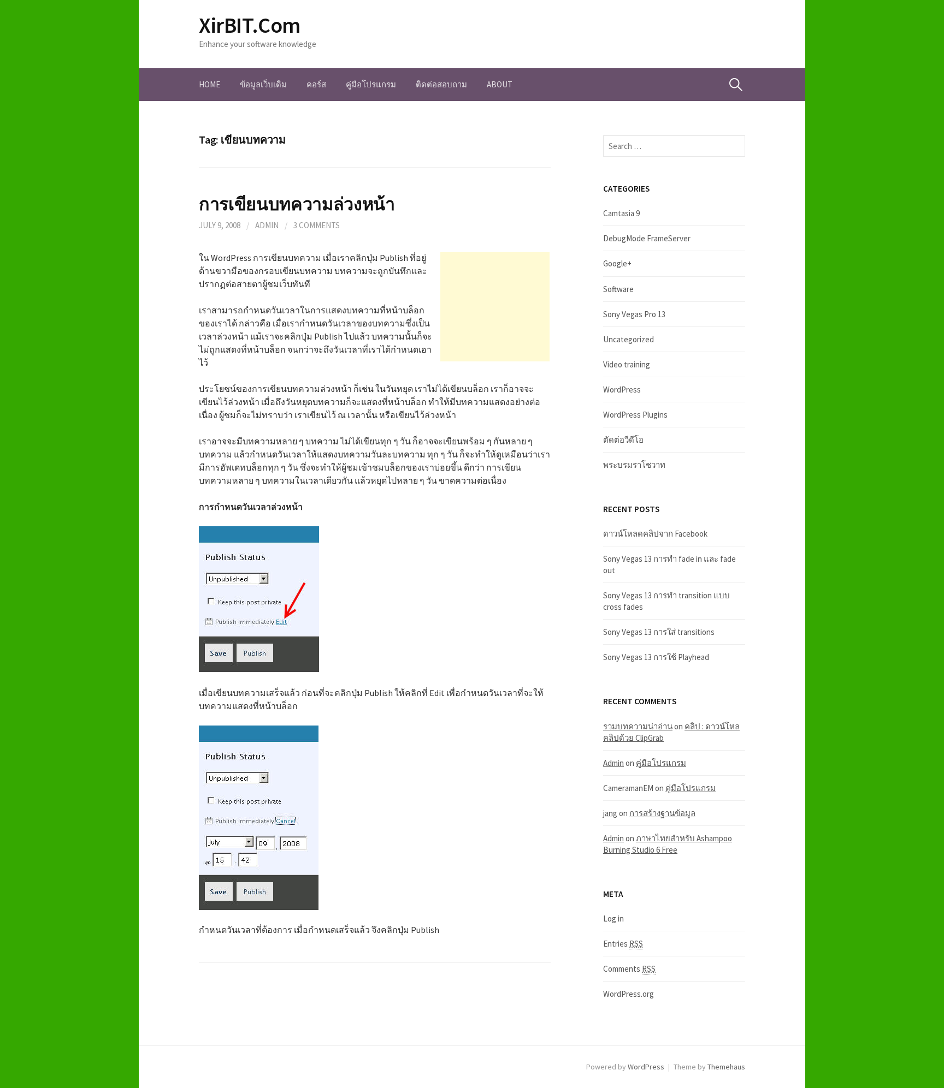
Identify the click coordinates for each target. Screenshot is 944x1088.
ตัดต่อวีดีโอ (623, 440)
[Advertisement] (495, 306)
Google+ (617, 263)
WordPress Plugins (635, 414)
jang (610, 813)
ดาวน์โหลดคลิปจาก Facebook (655, 533)
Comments (629, 969)
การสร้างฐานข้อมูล (662, 813)
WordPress (622, 389)
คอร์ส (316, 84)
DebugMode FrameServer (647, 238)
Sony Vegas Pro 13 (634, 314)
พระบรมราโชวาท (634, 465)
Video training (626, 364)
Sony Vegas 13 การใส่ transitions (659, 632)
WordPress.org (628, 994)
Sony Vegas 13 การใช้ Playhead (656, 657)
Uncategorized (628, 339)
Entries (623, 943)
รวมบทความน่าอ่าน (637, 726)
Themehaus (726, 1067)
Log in (613, 918)
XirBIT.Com (249, 25)
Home (209, 84)
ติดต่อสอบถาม (441, 84)
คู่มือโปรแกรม (371, 84)
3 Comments (316, 225)
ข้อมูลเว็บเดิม (263, 84)
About (499, 84)
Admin (267, 225)
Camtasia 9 (621, 213)
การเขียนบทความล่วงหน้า (297, 204)
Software (618, 289)
